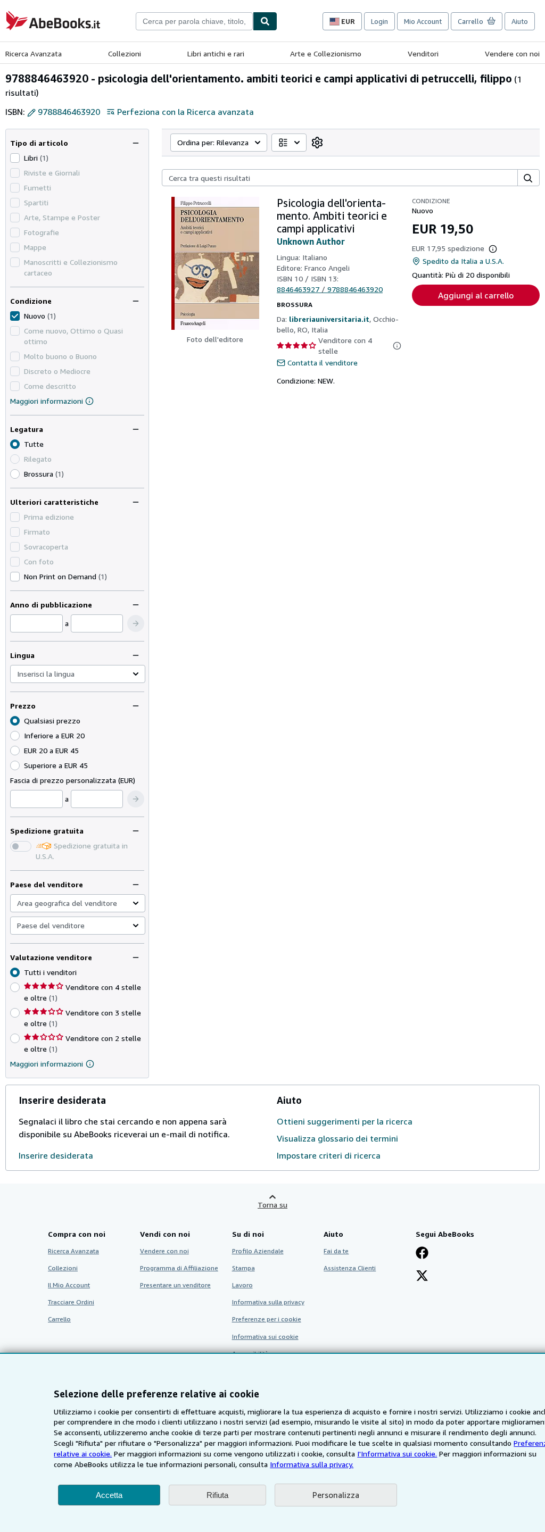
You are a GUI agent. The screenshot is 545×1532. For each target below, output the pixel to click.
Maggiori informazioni (46, 400)
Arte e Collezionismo (325, 53)
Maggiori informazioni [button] (46, 1063)
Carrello (59, 1319)
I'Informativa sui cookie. (397, 1453)
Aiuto (519, 21)
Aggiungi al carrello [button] (476, 295)
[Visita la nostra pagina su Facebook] (422, 1254)
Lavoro (242, 1285)
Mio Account (423, 21)
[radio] (15, 474)
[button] (135, 623)
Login (379, 21)
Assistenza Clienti (350, 1268)
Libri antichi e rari (215, 53)
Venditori (423, 53)
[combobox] (194, 21)
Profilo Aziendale (258, 1251)
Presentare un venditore (175, 1285)
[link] (317, 142)
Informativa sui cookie (265, 1336)
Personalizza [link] (335, 1495)
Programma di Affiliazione (179, 1268)
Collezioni (124, 53)
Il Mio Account (69, 1285)
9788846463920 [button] (69, 111)
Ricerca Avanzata (33, 53)
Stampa (243, 1268)
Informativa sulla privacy (268, 1302)
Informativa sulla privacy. (311, 1464)
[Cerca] (265, 21)
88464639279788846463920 (330, 289)
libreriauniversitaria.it (329, 318)
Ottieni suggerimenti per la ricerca (344, 1121)
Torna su (272, 1204)
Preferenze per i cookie (266, 1319)
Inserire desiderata (56, 1155)
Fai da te (336, 1251)
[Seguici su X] (422, 1277)
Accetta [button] (109, 1495)
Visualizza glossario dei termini (337, 1138)
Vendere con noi (512, 53)
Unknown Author (311, 241)
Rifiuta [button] (217, 1495)
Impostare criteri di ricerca (329, 1155)
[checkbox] (15, 158)
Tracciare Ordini (71, 1302)
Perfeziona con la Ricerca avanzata (185, 111)
